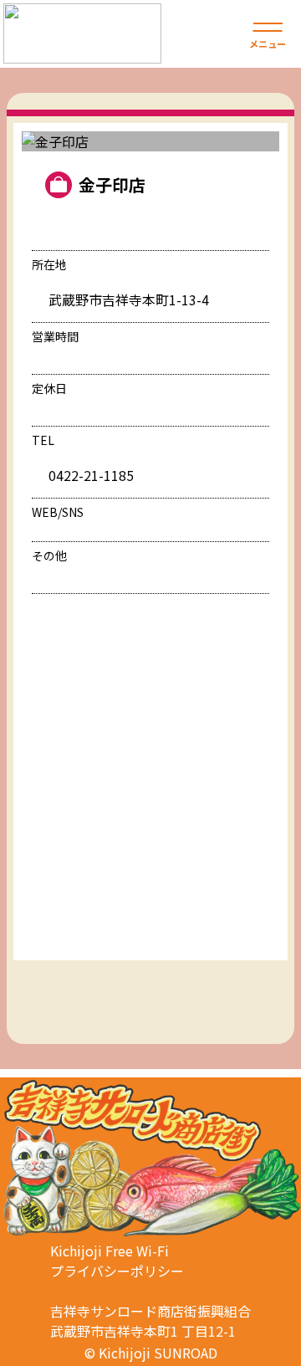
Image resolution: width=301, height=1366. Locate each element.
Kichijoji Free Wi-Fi (109, 1251)
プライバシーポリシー (117, 1271)
